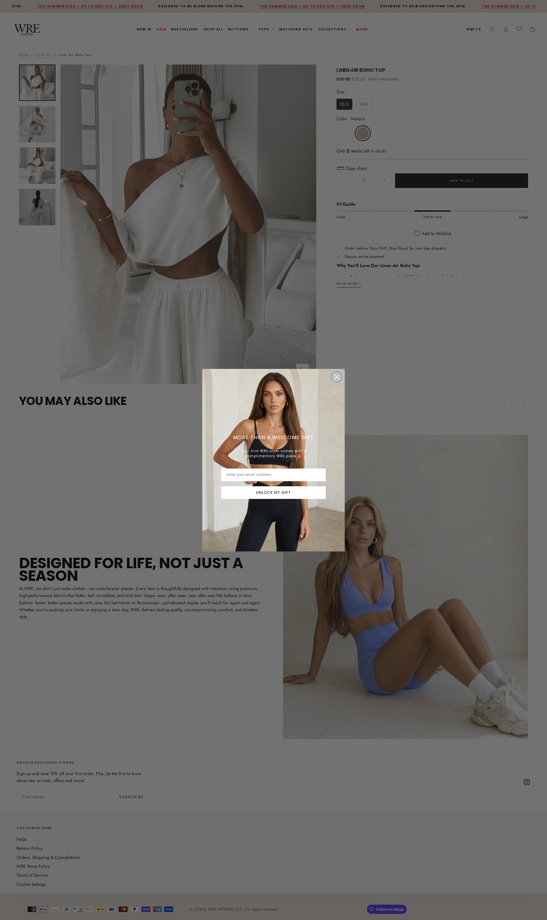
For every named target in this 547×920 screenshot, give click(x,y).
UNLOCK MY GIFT (273, 492)
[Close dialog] (336, 376)
